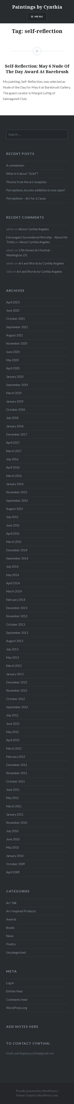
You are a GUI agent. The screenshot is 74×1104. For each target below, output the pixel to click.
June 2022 (13, 310)
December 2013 (16, 608)
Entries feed (14, 991)
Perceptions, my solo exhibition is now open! (35, 190)
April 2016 (13, 467)
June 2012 (13, 723)
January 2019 (14, 401)
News (10, 936)
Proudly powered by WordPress (36, 1091)
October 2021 (15, 318)
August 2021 (14, 335)
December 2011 (16, 765)
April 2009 (13, 872)
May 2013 (12, 657)
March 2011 (14, 806)
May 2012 (12, 732)
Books (10, 927)
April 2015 (13, 533)
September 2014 (17, 558)
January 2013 (14, 674)
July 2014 (12, 566)
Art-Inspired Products (21, 911)
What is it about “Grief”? (22, 173)
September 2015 (17, 500)
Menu (39, 16)
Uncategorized (16, 952)
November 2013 (16, 616)
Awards (11, 919)
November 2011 (16, 773)
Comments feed (16, 999)
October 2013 (15, 624)
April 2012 (13, 740)
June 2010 (13, 839)
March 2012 (14, 748)
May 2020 (12, 360)
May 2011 (12, 798)
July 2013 (12, 649)
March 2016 (14, 476)
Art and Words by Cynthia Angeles (41, 263)
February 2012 (15, 756)
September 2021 (17, 327)
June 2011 (13, 789)
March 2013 (14, 665)
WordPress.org (16, 1008)
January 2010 (14, 856)
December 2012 (16, 682)
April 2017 (13, 442)
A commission (15, 165)
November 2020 (16, 343)
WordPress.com (47, 1095)
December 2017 (16, 434)
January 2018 (14, 426)
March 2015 (14, 541)
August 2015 (14, 509)
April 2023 (13, 302)
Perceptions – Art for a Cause (26, 198)
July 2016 (12, 459)
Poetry (11, 944)
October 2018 (15, 409)
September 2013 (17, 632)
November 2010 (16, 822)
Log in (10, 983)
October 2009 (15, 864)
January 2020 (14, 376)
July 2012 (12, 715)
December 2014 (16, 550)
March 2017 (14, 451)
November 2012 (16, 690)
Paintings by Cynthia (37, 7)
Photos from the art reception (26, 182)
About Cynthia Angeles (33, 229)
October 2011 (15, 781)
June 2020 (13, 352)
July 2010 (12, 831)
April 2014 (13, 583)
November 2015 (16, 492)
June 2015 (13, 525)
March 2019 (14, 393)
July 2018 (12, 418)
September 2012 (17, 707)
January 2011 (14, 814)
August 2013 (14, 641)
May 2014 (12, 575)
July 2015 (12, 517)
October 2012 (15, 699)
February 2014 (15, 599)
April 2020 (13, 368)
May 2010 (12, 847)
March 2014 (14, 591)
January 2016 (14, 484)
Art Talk (11, 903)
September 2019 (17, 385)
